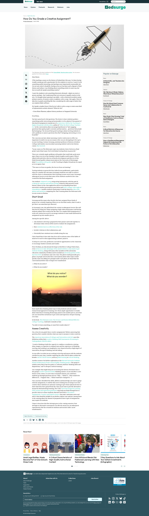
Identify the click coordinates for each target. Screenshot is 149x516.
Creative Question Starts (47, 371)
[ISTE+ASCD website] (39, 1)
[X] (37, 420)
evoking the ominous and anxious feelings (55, 182)
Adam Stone (106, 84)
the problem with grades (43, 162)
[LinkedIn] (40, 420)
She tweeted (40, 146)
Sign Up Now (95, 499)
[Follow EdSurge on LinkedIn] (109, 502)
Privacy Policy (26, 504)
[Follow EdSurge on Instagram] (113, 498)
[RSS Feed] (24, 420)
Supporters (26, 485)
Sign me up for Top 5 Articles (49, 495)
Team (24, 482)
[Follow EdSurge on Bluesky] (121, 498)
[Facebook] (43, 420)
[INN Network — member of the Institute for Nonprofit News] (119, 481)
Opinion (33, 7)
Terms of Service (33, 510)
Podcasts (42, 7)
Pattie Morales (106, 108)
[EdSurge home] (28, 1)
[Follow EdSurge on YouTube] (117, 502)
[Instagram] (30, 420)
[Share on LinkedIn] (26, 97)
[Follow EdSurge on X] (117, 498)
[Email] (27, 420)
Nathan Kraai (106, 146)
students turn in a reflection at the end (49, 227)
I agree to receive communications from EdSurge (36, 505)
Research (51, 7)
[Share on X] (26, 93)
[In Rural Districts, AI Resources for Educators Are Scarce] (114, 130)
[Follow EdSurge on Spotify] (121, 502)
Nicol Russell (106, 95)
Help (40, 510)
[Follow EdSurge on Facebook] (113, 502)
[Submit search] (124, 1)
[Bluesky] (33, 420)
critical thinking (74, 357)
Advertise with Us (51, 478)
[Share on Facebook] (26, 101)
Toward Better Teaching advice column (62, 72)
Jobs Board (94, 478)
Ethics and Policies (28, 487)
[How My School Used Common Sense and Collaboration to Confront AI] (114, 105)
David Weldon (106, 121)
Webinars (60, 7)
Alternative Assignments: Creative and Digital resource (53, 393)
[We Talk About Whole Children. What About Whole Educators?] (114, 93)
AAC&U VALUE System (44, 357)
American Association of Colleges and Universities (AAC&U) (54, 337)
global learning (62, 357)
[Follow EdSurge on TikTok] (124, 498)
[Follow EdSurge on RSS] (109, 498)
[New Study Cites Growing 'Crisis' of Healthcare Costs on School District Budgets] (114, 118)
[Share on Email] (26, 79)
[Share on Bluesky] (26, 88)
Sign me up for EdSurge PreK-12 (32, 495)
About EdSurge (27, 480)
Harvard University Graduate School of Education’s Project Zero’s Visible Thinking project (56, 361)
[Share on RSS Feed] (26, 75)
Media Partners (27, 489)
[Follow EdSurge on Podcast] (124, 502)
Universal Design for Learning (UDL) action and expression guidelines (56, 389)
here (47, 74)
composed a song (45, 181)
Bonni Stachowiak (28, 21)
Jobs (68, 7)
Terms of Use (96, 502)
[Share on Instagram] (26, 84)
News (25, 7)
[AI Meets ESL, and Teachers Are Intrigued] (114, 82)
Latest (70, 480)
